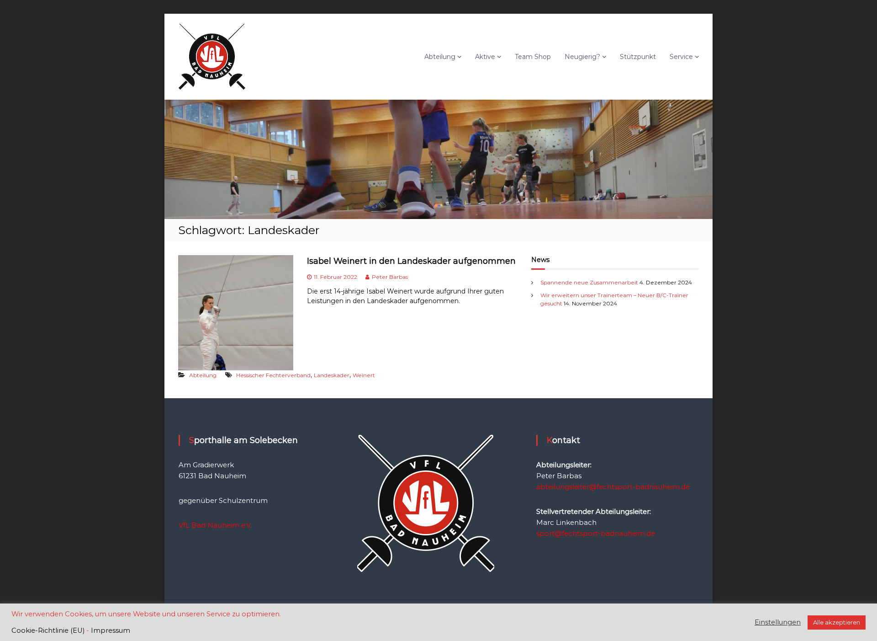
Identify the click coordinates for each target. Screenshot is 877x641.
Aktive (485, 57)
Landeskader (331, 375)
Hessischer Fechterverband (273, 375)
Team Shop (533, 57)
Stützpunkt (638, 57)
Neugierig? (582, 57)
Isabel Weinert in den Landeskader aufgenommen (411, 261)
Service (681, 57)
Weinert (364, 375)
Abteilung (439, 57)
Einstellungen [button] (778, 622)
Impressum (110, 630)
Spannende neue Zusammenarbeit (589, 282)
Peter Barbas (390, 276)
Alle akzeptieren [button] (836, 622)
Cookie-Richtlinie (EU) (48, 630)
